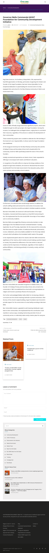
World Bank (9, 462)
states (25, 319)
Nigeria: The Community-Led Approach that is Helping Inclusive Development (9, 533)
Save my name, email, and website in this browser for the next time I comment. (22, 416)
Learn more (9, 375)
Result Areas (9, 454)
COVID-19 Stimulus (11, 437)
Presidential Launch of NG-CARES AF (14, 477)
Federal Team (10, 446)
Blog (19, 523)
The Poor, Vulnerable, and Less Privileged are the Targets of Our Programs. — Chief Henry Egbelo (26, 490)
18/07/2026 (8, 364)
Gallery (34, 526)
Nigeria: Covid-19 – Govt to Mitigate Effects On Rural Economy (9, 526)
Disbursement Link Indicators (13, 440)
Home (4, 7)
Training (9, 457)
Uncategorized (10, 460)
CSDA (20, 319)
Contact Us (35, 523)
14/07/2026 (31, 345)
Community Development (13, 7)
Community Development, (36, 25)
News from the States (11, 448)
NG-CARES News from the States (14, 451)
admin (9, 25)
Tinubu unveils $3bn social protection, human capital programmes (13, 369)
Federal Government (11, 443)
